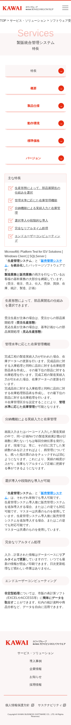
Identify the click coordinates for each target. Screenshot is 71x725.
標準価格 (33, 140)
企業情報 (36, 668)
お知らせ (36, 676)
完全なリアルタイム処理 (31, 228)
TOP (3, 20)
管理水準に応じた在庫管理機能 (36, 200)
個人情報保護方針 (17, 705)
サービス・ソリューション (28, 20)
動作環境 (33, 123)
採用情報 (36, 684)
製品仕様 (33, 105)
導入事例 (36, 661)
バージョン (33, 158)
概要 (33, 88)
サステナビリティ (50, 705)
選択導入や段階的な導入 (31, 220)
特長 (33, 70)
